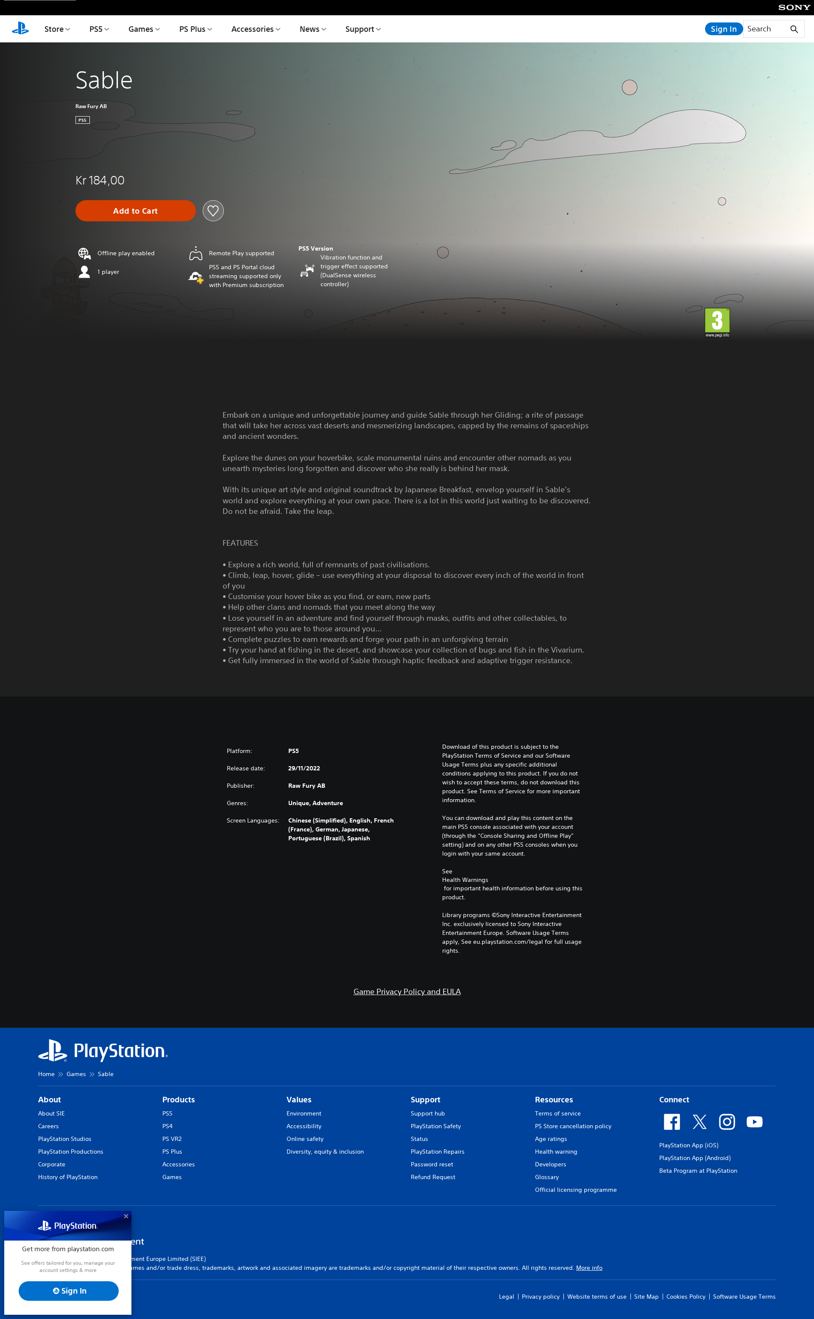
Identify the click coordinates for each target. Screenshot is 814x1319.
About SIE (51, 1113)
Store (54, 28)
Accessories (252, 28)
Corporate (51, 1164)
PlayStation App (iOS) (688, 1145)
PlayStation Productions (70, 1151)
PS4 (167, 1126)
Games (140, 28)
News (310, 28)
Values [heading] (299, 1099)
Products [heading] (178, 1099)
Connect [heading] (674, 1099)
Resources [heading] (554, 1099)
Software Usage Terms (744, 1296)
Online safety (305, 1139)
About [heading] (49, 1099)
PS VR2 (171, 1139)
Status (419, 1139)
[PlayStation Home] (20, 28)
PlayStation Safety (436, 1126)
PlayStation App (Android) (694, 1158)
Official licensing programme (576, 1190)
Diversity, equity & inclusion (325, 1151)
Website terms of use (597, 1296)
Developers (550, 1164)
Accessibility (304, 1126)
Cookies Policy (685, 1296)
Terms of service (558, 1113)
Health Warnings (465, 880)
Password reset (432, 1164)
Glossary (547, 1177)
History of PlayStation (68, 1177)
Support (360, 28)
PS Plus (192, 28)
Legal (506, 1296)
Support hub (428, 1113)
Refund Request (433, 1177)
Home (46, 1074)
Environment (304, 1113)
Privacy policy (541, 1296)
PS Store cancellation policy (573, 1126)
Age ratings (551, 1139)
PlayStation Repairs (438, 1151)
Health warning (556, 1151)
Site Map (646, 1296)
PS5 (96, 28)
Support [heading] (425, 1099)
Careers (48, 1126)
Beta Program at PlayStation (698, 1170)
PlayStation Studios (65, 1139)
